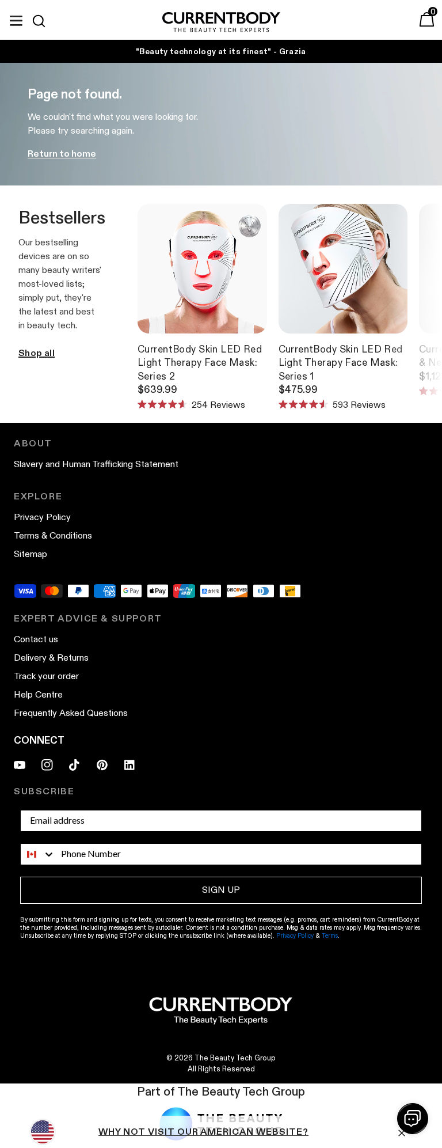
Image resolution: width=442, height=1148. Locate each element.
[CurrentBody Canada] (221, 22)
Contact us (36, 639)
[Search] (43, 21)
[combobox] (38, 854)
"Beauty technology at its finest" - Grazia (221, 51)
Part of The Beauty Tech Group (221, 1091)
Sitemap (30, 553)
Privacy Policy (42, 517)
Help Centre (38, 694)
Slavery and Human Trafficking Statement (96, 464)
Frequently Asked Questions (71, 712)
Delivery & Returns (51, 657)
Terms (330, 935)
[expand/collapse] (16, 19)
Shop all (36, 352)
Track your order (46, 675)
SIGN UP (221, 889)
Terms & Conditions (53, 535)
